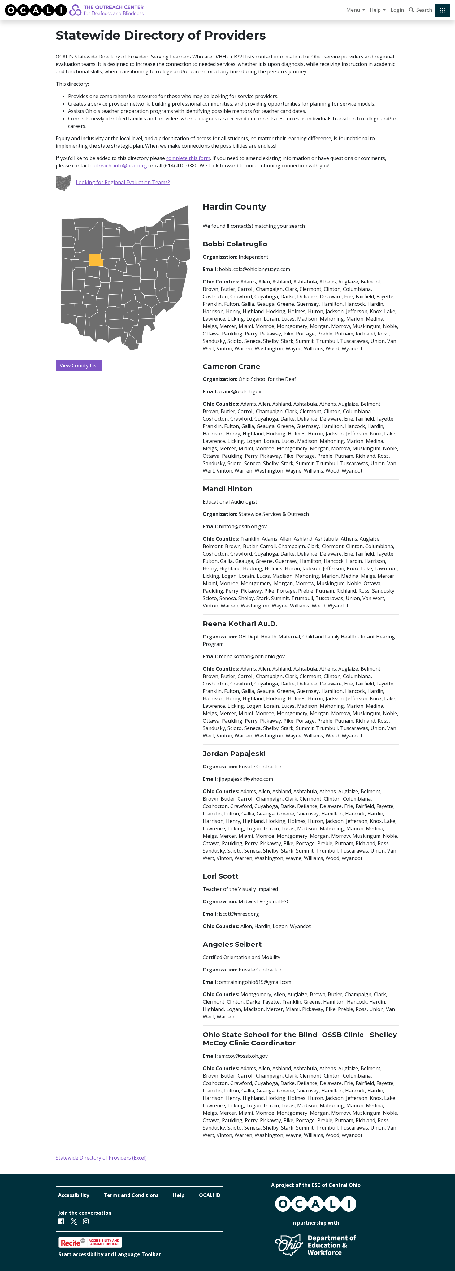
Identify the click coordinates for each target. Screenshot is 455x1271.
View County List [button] (79, 365)
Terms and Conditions (131, 1195)
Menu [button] (353, 9)
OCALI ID (209, 1195)
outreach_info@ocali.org (118, 165)
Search (424, 9)
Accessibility (73, 1195)
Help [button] (376, 9)
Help (178, 1195)
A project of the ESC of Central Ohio (316, 1185)
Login (397, 9)
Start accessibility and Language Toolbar (109, 1254)
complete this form (188, 158)
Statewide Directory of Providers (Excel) (101, 1157)
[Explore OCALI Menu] (442, 10)
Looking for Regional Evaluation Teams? (123, 182)
